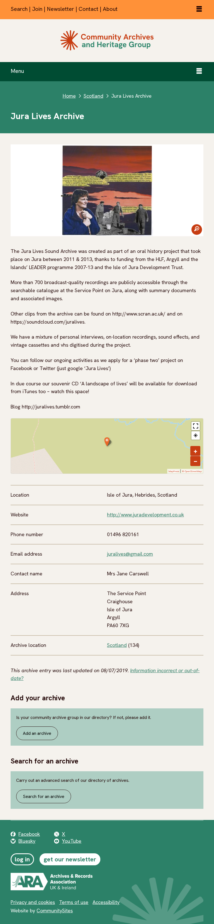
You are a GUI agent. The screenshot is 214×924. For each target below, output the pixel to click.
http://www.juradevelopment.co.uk (145, 514)
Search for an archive (43, 796)
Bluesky (26, 841)
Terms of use (73, 902)
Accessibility (106, 902)
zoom (196, 229)
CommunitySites (55, 910)
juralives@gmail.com (130, 554)
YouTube (71, 841)
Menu (17, 71)
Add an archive (37, 733)
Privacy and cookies (33, 902)
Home (69, 96)
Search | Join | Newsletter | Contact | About (64, 9)
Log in (22, 859)
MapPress (174, 471)
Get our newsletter (70, 859)
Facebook (29, 834)
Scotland (93, 96)
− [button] (195, 461)
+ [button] (195, 451)
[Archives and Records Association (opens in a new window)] (68, 881)
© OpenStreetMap (192, 471)
